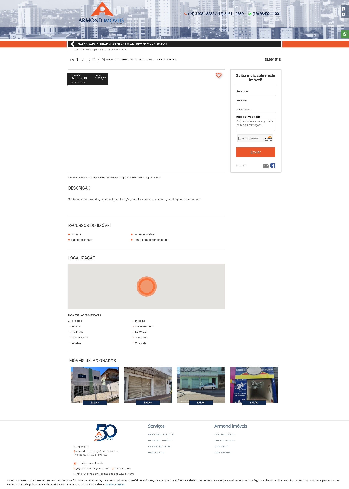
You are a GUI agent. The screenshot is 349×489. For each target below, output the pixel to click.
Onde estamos (222, 452)
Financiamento (156, 452)
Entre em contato (224, 434)
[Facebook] (343, 8)
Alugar (94, 49)
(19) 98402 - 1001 (266, 13)
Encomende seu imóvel (160, 440)
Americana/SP (112, 49)
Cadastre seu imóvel (159, 446)
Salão (101, 49)
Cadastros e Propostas (161, 434)
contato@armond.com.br (90, 463)
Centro (123, 49)
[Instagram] (343, 14)
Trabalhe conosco (224, 440)
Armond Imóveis (82, 49)
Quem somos (221, 446)
